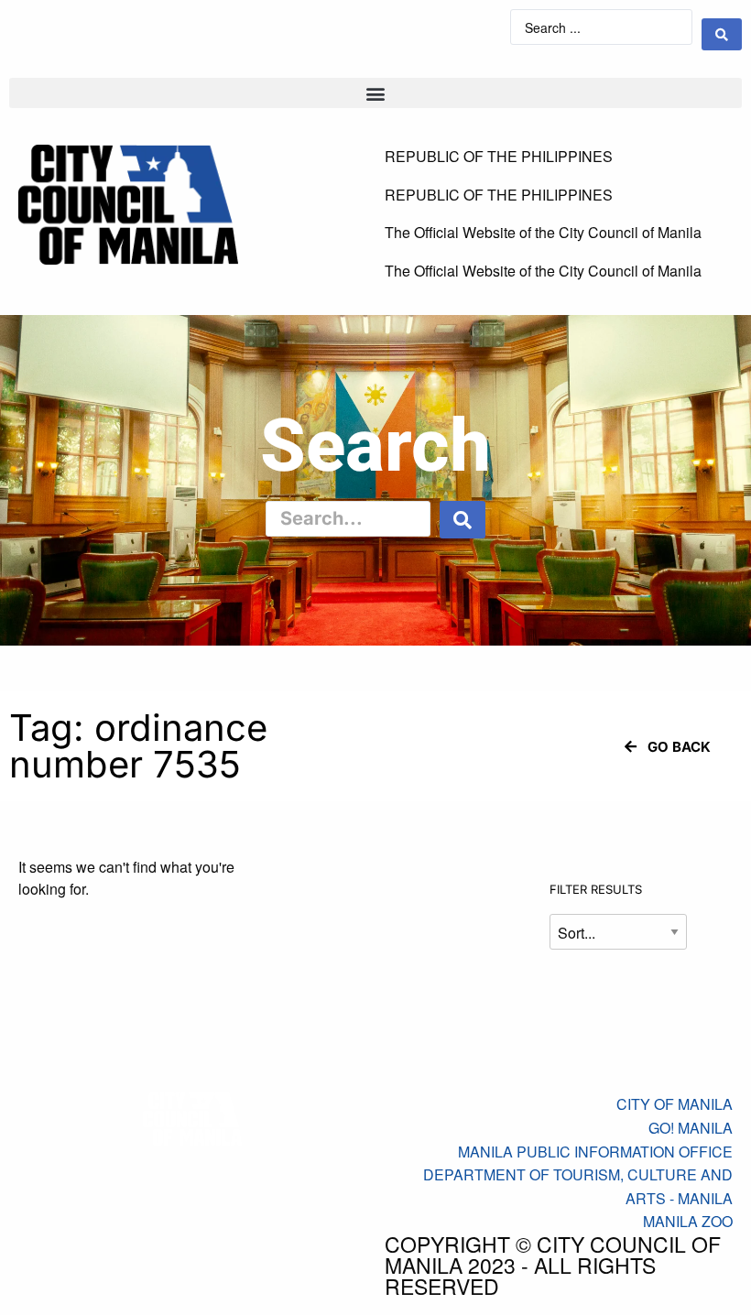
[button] (375, 93)
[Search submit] (722, 34)
